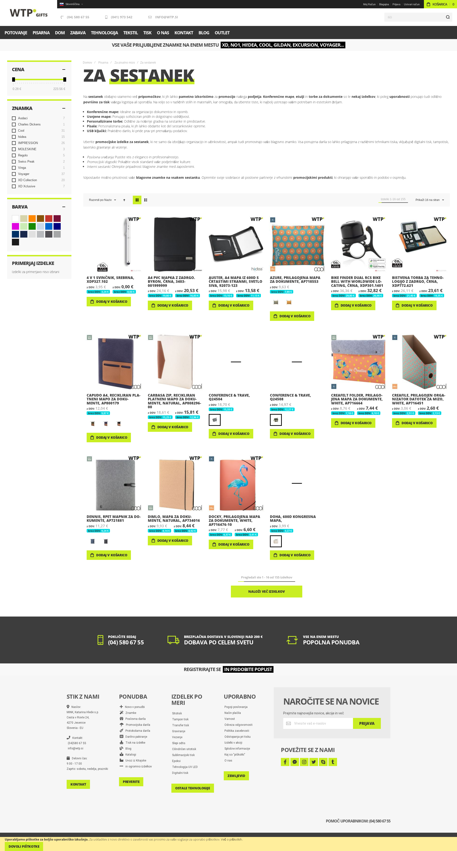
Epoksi (176, 761)
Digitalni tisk (180, 773)
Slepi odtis (178, 743)
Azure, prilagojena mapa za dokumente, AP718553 (297, 244)
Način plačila (232, 713)
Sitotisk (177, 713)
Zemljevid (236, 775)
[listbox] (298, 302)
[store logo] (29, 13)
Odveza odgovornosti (238, 725)
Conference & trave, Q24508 (297, 361)
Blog (127, 748)
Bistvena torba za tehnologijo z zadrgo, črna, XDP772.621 (419, 244)
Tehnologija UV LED (185, 767)
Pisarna (103, 62)
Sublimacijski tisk (183, 755)
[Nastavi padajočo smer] (124, 200)
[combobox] (418, 17)
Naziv (108, 200)
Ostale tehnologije (192, 788)
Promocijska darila (137, 725)
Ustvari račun (412, 4)
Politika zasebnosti (236, 730)
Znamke (129, 713)
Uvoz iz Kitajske (134, 760)
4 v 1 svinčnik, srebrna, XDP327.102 (113, 244)
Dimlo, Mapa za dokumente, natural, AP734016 (175, 483)
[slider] (13, 79)
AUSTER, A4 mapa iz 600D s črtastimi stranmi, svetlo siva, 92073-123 (236, 244)
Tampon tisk (180, 719)
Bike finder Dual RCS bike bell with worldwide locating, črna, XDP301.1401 (358, 244)
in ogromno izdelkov (137, 766)
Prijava (396, 4)
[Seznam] (145, 200)
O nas (228, 760)
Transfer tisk (180, 725)
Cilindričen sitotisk (184, 749)
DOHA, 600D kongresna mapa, (297, 483)
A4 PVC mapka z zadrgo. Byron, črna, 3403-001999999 (175, 244)
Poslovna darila (134, 719)
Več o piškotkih (231, 839)
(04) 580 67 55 (78, 17)
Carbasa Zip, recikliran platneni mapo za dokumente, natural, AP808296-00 (175, 361)
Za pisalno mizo (124, 62)
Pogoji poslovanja (236, 707)
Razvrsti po (96, 200)
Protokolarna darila (136, 730)
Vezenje (177, 737)
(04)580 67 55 (77, 743)
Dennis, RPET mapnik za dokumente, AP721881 (113, 483)
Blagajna (384, 4)
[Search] (447, 17)
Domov (87, 62)
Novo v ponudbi (134, 707)
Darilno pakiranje (135, 736)
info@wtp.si (166, 17)
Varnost (229, 719)
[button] (71, 4)
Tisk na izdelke (134, 742)
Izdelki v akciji (233, 742)
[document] (228, 844)
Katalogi (129, 754)
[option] (276, 302)
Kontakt (78, 784)
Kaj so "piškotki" (234, 754)
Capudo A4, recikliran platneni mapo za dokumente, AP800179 (113, 361)
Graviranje (178, 731)
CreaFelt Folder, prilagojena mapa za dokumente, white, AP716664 (358, 361)
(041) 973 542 (121, 17)
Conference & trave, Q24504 (236, 361)
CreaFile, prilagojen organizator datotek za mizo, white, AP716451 (419, 361)
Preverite (131, 781)
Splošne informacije (237, 748)
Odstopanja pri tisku (237, 736)
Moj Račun (369, 4)
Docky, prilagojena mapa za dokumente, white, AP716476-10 (236, 483)
